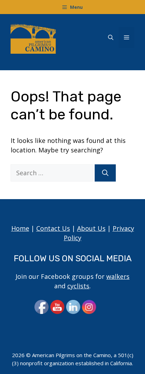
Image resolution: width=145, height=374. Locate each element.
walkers (118, 276)
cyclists (78, 286)
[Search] (105, 173)
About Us (91, 228)
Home (20, 228)
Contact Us (53, 228)
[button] (111, 37)
